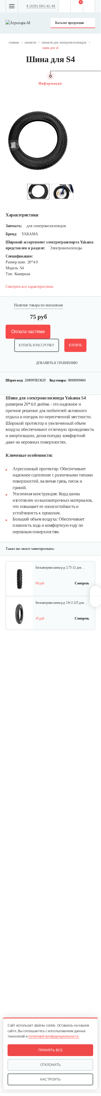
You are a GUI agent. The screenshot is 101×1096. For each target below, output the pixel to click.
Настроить (50, 1079)
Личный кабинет (89, 6)
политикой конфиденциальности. (53, 1036)
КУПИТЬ (75, 345)
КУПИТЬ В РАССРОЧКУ (37, 345)
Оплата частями (28, 331)
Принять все (50, 1050)
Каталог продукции (69, 23)
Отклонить (50, 1065)
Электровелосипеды (66, 248)
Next (92, 83)
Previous (8, 83)
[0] (77, 6)
